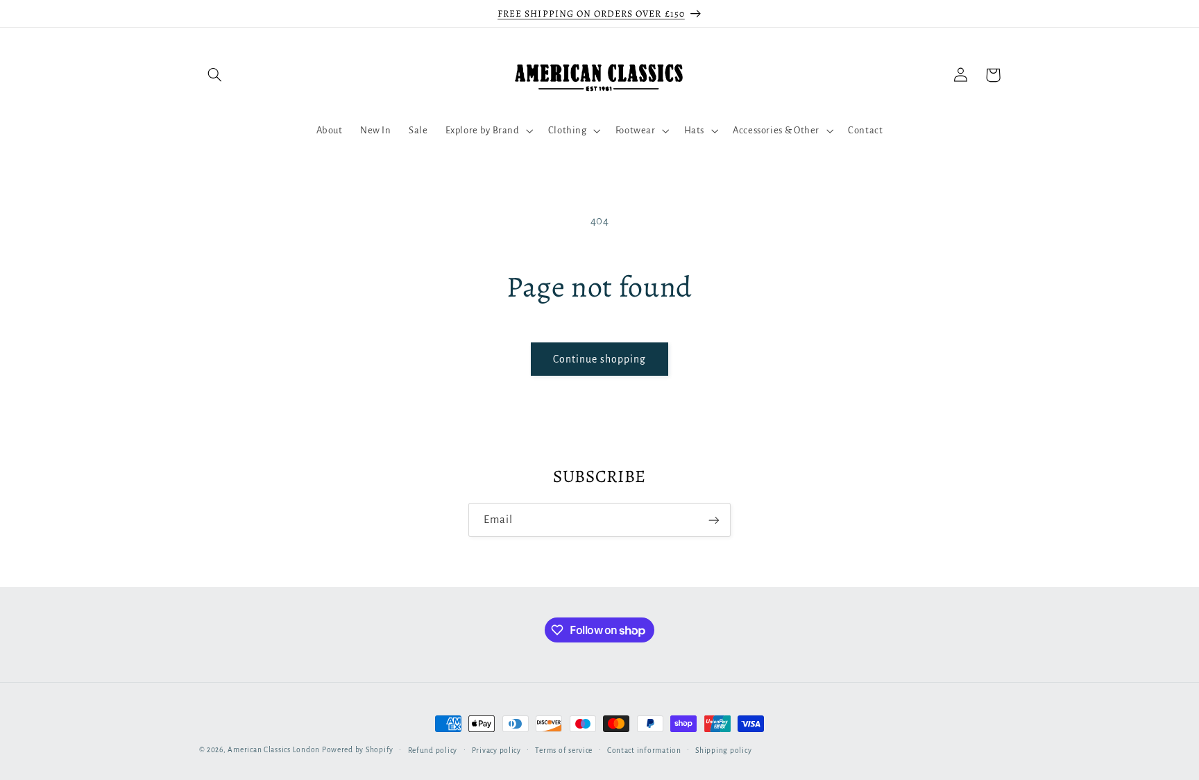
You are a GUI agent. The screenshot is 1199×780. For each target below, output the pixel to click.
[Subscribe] (714, 520)
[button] (215, 75)
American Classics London (274, 750)
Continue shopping (600, 359)
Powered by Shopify (357, 750)
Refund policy (433, 750)
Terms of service (564, 750)
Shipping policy (723, 750)
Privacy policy (496, 750)
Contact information (644, 750)
